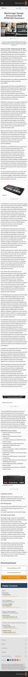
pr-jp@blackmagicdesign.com (9, 596)
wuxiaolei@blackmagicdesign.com (11, 607)
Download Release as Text (14, 572)
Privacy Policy (22, 669)
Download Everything (14, 577)
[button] (11, 38)
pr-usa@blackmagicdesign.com (10, 628)
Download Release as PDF (14, 568)
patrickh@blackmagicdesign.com (10, 618)
